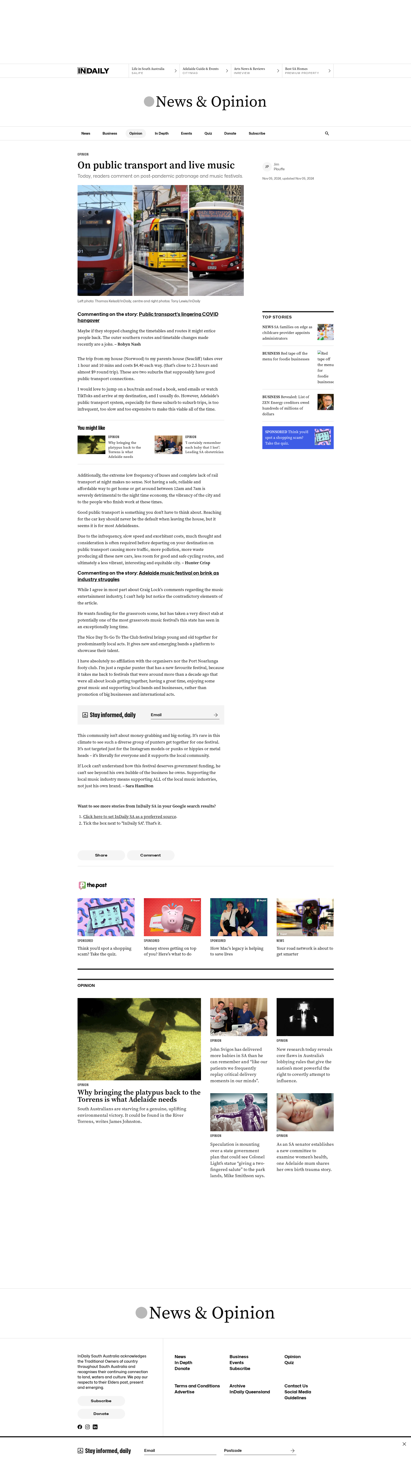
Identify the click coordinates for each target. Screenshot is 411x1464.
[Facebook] (80, 1427)
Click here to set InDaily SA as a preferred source (129, 816)
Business (110, 133)
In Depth (162, 133)
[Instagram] (87, 1427)
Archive (237, 1385)
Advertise (184, 1391)
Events (186, 133)
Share (101, 855)
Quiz (208, 133)
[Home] (103, 70)
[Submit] (215, 715)
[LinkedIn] (95, 1427)
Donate (230, 133)
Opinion (135, 133)
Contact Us (296, 1385)
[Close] (404, 1444)
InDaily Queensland (250, 1391)
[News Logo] (205, 102)
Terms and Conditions (197, 1385)
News (85, 133)
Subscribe (257, 133)
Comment (150, 855)
